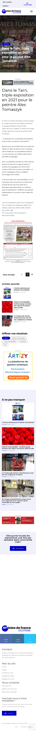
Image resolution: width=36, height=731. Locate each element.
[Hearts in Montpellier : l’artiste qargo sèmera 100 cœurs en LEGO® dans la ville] (7, 307)
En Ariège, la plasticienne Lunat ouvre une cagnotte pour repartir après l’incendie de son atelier (16, 500)
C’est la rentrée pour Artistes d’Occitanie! (22, 289)
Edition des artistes (18, 338)
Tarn (5, 345)
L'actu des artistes (10, 341)
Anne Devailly (10, 66)
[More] (32, 274)
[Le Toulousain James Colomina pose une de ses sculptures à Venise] (7, 321)
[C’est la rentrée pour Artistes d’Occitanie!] (7, 293)
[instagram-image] (10, 568)
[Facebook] (27, 274)
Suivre (18, 634)
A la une (16, 292)
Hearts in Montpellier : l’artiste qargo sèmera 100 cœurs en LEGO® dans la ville (22, 304)
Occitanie (23, 341)
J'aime (6, 634)
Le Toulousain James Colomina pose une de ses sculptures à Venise (23, 318)
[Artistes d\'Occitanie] (12, 11)
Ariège (4, 504)
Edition (6, 44)
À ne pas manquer (13, 399)
